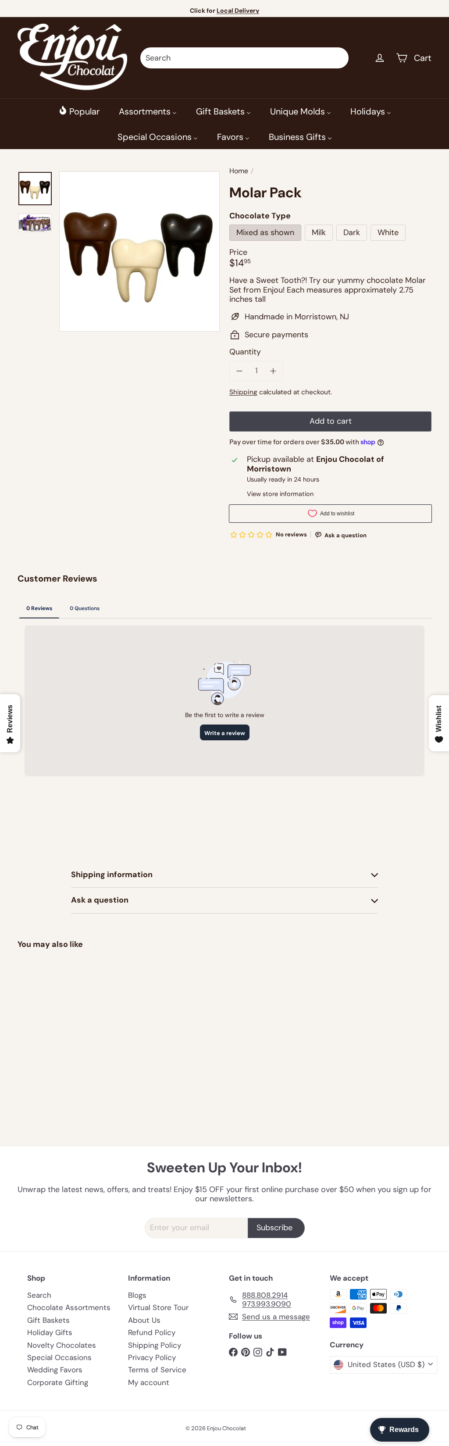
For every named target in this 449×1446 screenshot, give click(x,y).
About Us (144, 1320)
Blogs (137, 1295)
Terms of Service (157, 1370)
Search (39, 1295)
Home (238, 171)
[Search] (338, 57)
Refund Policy (151, 1332)
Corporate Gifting (57, 1382)
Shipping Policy (154, 1345)
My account (148, 1382)
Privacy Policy (152, 1357)
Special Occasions (59, 1357)
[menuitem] (79, 111)
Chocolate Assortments (68, 1307)
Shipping (243, 392)
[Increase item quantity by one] (274, 371)
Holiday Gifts (49, 1332)
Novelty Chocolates (61, 1345)
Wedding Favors (54, 1370)
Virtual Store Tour (158, 1307)
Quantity (245, 352)
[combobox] (244, 57)
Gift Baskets (48, 1320)
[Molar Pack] (48, 1015)
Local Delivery (238, 10)
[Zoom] (139, 251)
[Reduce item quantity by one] (239, 371)
